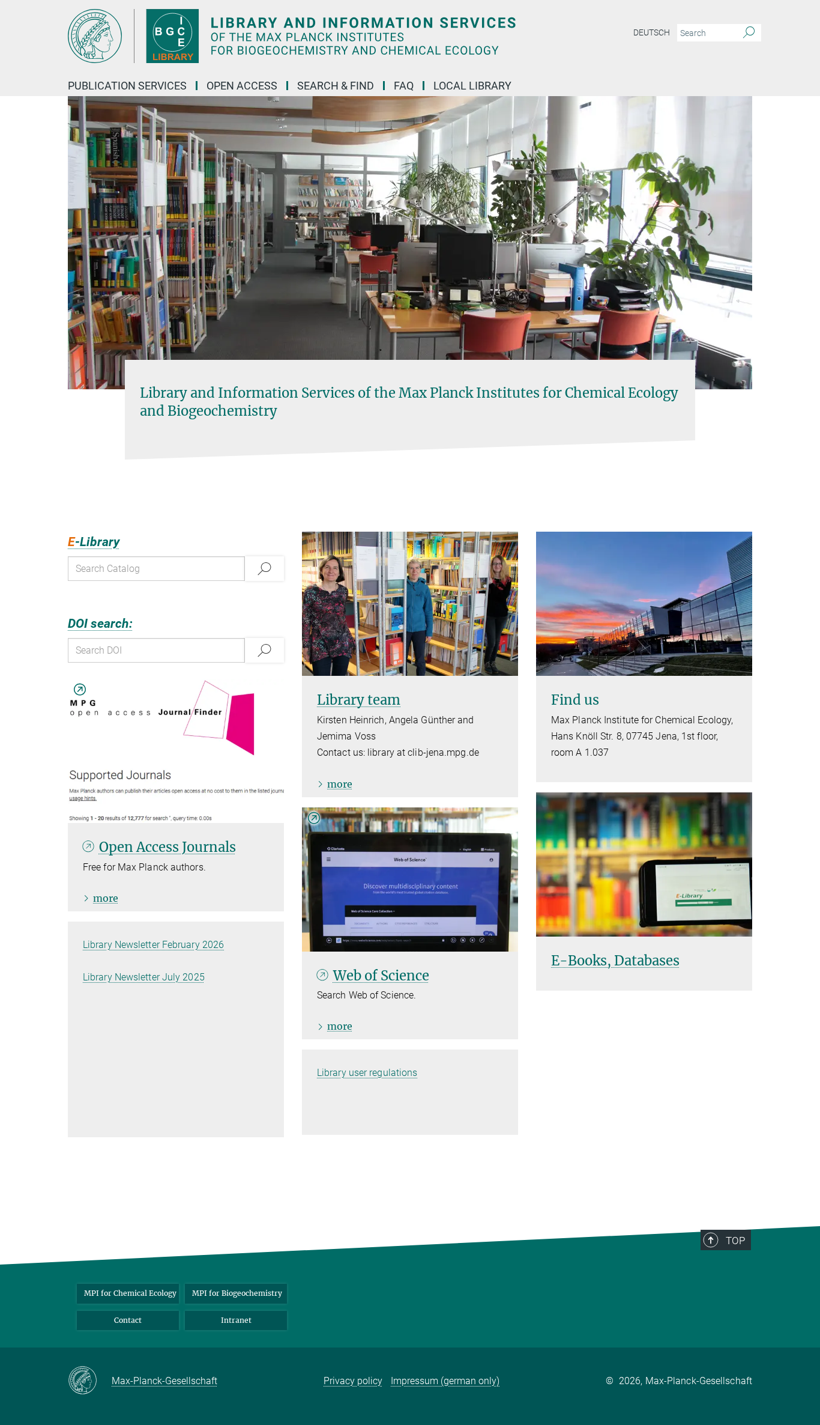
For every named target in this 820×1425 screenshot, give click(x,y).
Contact (128, 1320)
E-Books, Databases (615, 960)
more (105, 898)
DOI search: (100, 623)
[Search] (749, 33)
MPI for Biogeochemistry (237, 1293)
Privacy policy (353, 1381)
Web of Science (381, 975)
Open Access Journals (167, 847)
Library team (358, 699)
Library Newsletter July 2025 (144, 977)
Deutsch (651, 32)
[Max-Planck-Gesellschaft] (90, 1381)
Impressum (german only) (445, 1381)
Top (735, 1241)
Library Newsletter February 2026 (153, 944)
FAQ (404, 85)
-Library (93, 542)
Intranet (236, 1320)
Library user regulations (367, 1072)
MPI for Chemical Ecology (130, 1293)
